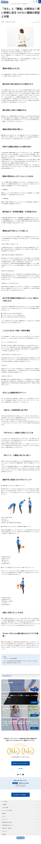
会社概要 (3, 834)
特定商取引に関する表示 (6, 822)
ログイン (3, 816)
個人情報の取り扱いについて (7, 825)
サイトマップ (4, 831)
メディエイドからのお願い (7, 810)
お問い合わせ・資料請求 (20, 794)
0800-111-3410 (24, 783)
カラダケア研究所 (6, 3)
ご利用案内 (4, 804)
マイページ (4, 819)
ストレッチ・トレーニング (10, 21)
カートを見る (4, 801)
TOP (1, 3)
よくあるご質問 (5, 807)
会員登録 (3, 813)
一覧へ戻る (20, 768)
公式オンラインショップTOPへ (20, 763)
